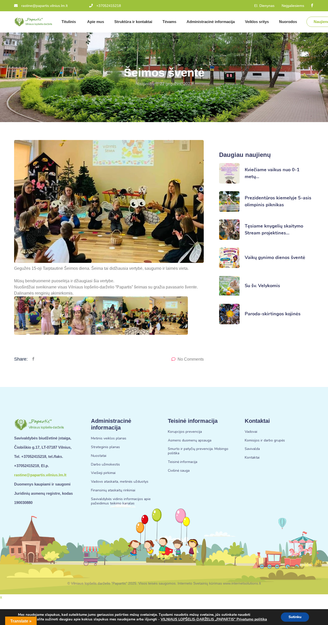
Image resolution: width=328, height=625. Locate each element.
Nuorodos (288, 21)
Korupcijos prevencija (185, 432)
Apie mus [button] (95, 21)
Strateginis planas (105, 447)
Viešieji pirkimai (103, 473)
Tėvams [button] (169, 21)
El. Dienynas (264, 6)
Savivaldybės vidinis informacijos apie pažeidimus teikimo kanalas (121, 501)
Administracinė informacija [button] (211, 21)
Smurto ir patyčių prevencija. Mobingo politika (198, 451)
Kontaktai (252, 458)
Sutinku (295, 617)
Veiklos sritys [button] (257, 21)
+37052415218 (108, 6)
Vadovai (251, 432)
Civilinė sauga (179, 471)
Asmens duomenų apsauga (189, 440)
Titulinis (69, 21)
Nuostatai (98, 456)
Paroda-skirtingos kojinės (273, 314)
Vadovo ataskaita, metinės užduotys (119, 482)
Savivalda (252, 449)
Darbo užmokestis (105, 464)
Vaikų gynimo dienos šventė (275, 257)
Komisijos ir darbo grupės (265, 440)
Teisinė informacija (182, 462)
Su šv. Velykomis (262, 286)
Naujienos (145, 84)
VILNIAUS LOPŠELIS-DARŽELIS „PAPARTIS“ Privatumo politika (214, 619)
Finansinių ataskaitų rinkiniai (113, 490)
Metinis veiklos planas (108, 438)
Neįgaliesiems (293, 6)
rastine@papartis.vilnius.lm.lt (44, 6)
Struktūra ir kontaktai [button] (133, 21)
